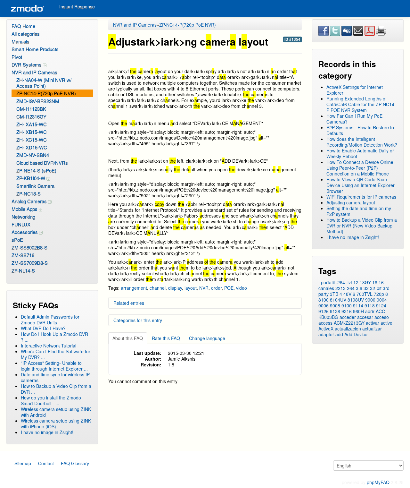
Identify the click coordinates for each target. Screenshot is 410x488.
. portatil (326, 282)
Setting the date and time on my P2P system (358, 211)
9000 (370, 299)
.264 (340, 282)
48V (347, 294)
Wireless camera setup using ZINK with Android (56, 412)
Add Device (355, 334)
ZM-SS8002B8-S (29, 247)
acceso (381, 317)
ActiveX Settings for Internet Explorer (354, 90)
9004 (382, 299)
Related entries (128, 303)
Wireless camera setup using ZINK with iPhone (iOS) (56, 423)
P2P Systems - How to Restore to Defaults (360, 130)
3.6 (359, 288)
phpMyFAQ (378, 482)
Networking (23, 216)
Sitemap (22, 463)
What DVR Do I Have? (43, 328)
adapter (326, 334)
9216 (346, 311)
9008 (335, 305)
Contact (46, 463)
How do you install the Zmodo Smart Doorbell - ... (51, 400)
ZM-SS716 (23, 255)
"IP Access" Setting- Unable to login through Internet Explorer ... (54, 366)
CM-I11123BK (31, 108)
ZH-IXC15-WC (31, 139)
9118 (370, 305)
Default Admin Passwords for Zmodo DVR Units (50, 319)
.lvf (349, 282)
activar (372, 323)
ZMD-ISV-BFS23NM (37, 101)
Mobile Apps (25, 208)
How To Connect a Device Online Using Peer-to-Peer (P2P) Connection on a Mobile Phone (359, 168)
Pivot (17, 56)
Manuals (20, 41)
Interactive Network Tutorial (48, 345)
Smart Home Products (35, 49)
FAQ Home (23, 25)
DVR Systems (27, 64)
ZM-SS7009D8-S (30, 262)
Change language (207, 338)
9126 (323, 311)
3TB (334, 294)
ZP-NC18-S (28, 193)
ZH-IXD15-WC (31, 147)
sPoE (17, 239)
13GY (365, 282)
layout (190, 288)
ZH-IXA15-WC (31, 124)
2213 (340, 288)
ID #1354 (292, 39)
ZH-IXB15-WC (31, 131)
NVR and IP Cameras (34, 72)
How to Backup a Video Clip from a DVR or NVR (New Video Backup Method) (361, 226)
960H (358, 311)
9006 (323, 305)
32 (366, 288)
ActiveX (325, 328)
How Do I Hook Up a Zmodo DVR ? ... (54, 337)
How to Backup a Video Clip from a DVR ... (56, 389)
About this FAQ (127, 338)
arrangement (134, 288)
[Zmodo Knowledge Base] (27, 8)
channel (158, 288)
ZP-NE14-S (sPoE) (36, 170)
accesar (365, 317)
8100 (323, 299)
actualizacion (348, 328)
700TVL (365, 294)
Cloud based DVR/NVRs (42, 162)
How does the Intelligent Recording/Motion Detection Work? (361, 142)
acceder (348, 317)
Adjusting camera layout (350, 202)
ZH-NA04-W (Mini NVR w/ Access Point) (43, 82)
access (325, 323)
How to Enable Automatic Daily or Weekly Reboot (360, 153)
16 (374, 282)
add (339, 334)
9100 (346, 305)
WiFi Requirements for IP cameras (361, 196)
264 (351, 288)
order (216, 288)
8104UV (338, 299)
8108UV (356, 299)
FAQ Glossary (75, 463)
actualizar (372, 328)
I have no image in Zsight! (47, 432)
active (386, 323)
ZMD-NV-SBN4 (32, 154)
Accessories (25, 231)
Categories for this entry (137, 320)
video (241, 288)
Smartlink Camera (35, 185)
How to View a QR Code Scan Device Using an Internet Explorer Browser (360, 185)
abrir (369, 311)
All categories (26, 33)
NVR (204, 288)
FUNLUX (21, 224)
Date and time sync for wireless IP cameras (55, 377)
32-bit (375, 288)
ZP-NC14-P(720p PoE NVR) (46, 93)
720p (379, 294)
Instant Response (77, 6)
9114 (358, 305)
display (175, 288)
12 (355, 282)
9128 (335, 311)
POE (229, 288)
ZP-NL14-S (23, 270)
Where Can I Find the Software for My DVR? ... (55, 354)
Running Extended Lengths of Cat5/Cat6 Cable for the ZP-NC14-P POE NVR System (361, 104)
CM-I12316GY (31, 116)
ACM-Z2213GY (349, 323)
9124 (381, 305)
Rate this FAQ (166, 338)
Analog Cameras (30, 201)
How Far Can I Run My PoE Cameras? (354, 119)
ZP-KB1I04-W (31, 178)
